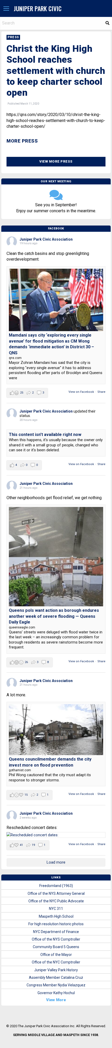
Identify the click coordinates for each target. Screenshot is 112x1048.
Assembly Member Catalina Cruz (56, 977)
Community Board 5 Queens (56, 947)
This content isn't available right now (45, 434)
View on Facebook (81, 392)
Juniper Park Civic (37, 8)
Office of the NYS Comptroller (56, 939)
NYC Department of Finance (56, 932)
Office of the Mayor (56, 955)
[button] (6, 9)
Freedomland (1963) (56, 886)
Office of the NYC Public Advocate (56, 901)
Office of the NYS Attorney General (56, 893)
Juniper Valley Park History (56, 970)
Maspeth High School (56, 916)
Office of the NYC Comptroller (56, 962)
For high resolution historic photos (56, 924)
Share (101, 392)
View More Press (56, 161)
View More (56, 1000)
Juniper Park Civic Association (46, 239)
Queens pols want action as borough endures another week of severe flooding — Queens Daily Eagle (54, 616)
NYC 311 (56, 908)
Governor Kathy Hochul (56, 993)
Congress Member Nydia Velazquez (56, 985)
